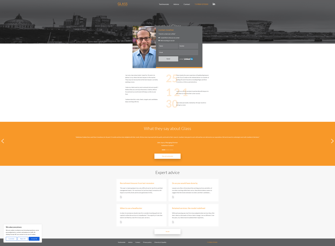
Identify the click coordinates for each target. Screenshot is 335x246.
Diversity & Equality (160, 242)
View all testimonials (167, 156)
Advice (176, 4)
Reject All (22, 238)
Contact (187, 4)
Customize (11, 238)
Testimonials (164, 4)
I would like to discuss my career (170, 38)
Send (168, 59)
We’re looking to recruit (167, 40)
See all (167, 231)
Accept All (34, 238)
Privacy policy (147, 242)
